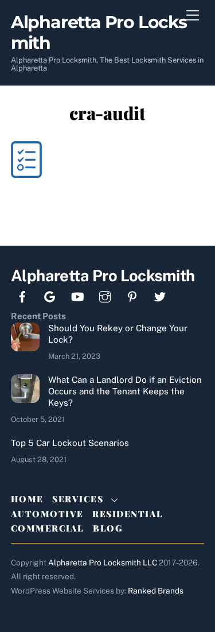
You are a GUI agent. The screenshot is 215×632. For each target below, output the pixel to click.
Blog (107, 528)
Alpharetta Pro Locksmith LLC (102, 562)
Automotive (47, 513)
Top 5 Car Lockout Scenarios (70, 443)
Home (27, 499)
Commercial (47, 528)
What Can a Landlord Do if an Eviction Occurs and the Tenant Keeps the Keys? (125, 391)
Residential (127, 513)
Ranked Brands (155, 590)
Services (77, 499)
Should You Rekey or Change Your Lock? (117, 333)
